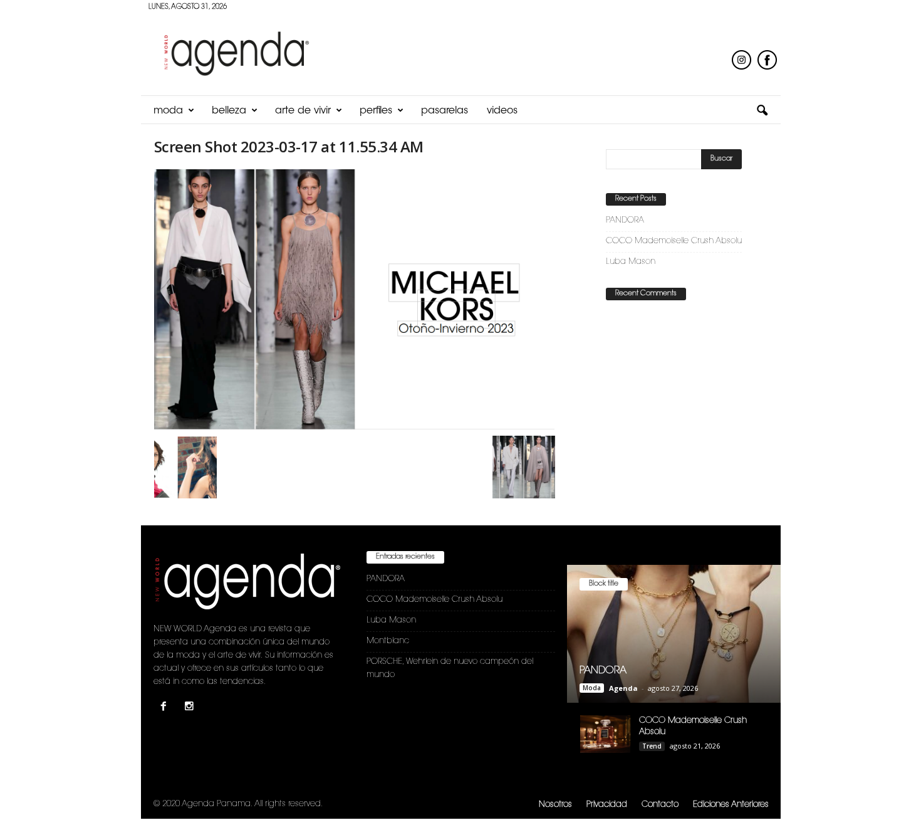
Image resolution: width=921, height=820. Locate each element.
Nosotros (555, 805)
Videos (502, 111)
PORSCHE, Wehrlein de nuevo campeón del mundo (450, 668)
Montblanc (388, 641)
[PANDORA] (674, 634)
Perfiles (376, 111)
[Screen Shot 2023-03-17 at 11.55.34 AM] (354, 299)
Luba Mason (630, 262)
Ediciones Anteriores (731, 805)
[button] (762, 111)
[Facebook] (166, 708)
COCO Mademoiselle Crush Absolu (674, 241)
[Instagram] (190, 708)
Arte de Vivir (303, 111)
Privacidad (606, 805)
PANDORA (625, 220)
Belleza (229, 111)
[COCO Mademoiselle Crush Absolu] (605, 734)
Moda (168, 111)
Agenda (623, 688)
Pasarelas (444, 111)
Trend (652, 746)
